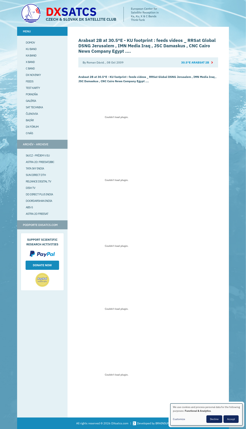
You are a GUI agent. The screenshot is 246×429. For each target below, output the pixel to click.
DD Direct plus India (39, 194)
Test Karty (33, 88)
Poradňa (32, 94)
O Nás (29, 133)
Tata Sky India (35, 168)
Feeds (29, 81)
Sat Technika (34, 107)
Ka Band (31, 55)
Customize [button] (179, 419)
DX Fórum (32, 126)
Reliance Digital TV (38, 181)
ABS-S (29, 207)
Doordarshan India (39, 201)
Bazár (30, 120)
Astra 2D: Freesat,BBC (40, 162)
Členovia (32, 113)
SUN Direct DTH (36, 175)
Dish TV (30, 188)
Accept (231, 419)
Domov (30, 42)
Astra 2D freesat (37, 213)
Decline (214, 419)
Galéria (31, 101)
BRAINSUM (162, 423)
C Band (30, 68)
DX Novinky (33, 75)
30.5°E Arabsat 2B (195, 62)
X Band (30, 62)
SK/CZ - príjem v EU (38, 155)
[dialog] (206, 414)
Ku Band (31, 49)
